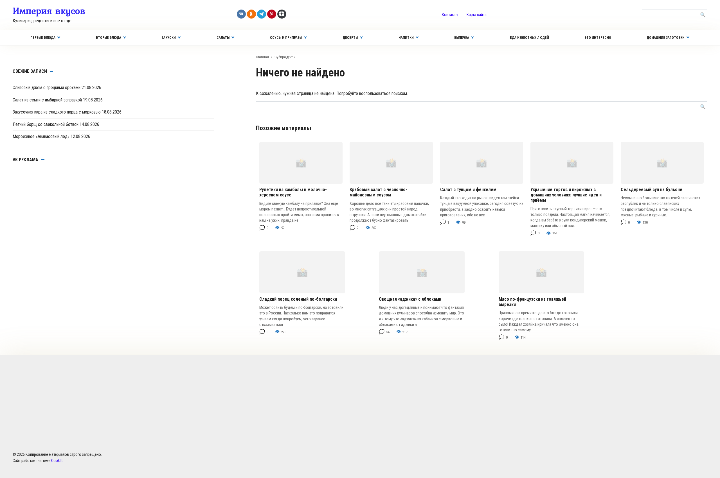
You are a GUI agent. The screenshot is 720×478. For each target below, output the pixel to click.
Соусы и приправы (286, 38)
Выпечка (461, 38)
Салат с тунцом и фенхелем (468, 189)
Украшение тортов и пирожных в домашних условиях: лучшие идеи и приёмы (566, 195)
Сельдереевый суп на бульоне (651, 189)
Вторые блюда (108, 38)
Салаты (223, 38)
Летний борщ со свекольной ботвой (45, 124)
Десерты (350, 38)
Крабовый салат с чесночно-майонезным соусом (378, 192)
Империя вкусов (49, 11)
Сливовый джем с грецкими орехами (46, 87)
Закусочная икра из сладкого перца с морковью (57, 112)
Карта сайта (477, 14)
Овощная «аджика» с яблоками (410, 299)
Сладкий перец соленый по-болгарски (298, 299)
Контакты (450, 14)
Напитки (406, 38)
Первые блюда (42, 38)
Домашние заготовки (666, 38)
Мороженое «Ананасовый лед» (41, 136)
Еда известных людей (529, 38)
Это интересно (597, 38)
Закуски (169, 38)
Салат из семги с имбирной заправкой (47, 100)
